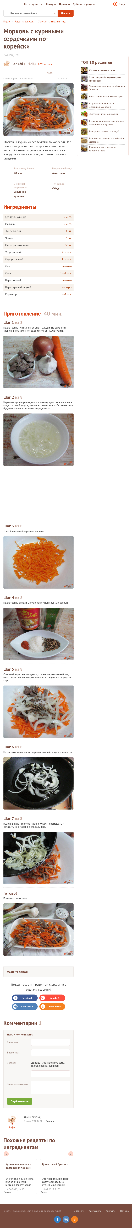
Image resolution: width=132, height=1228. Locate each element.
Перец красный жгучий (18, 287)
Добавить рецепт (84, 4)
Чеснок (9, 238)
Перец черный (13, 280)
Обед (55, 188)
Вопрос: (11, 1062)
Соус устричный (14, 259)
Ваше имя (12, 1042)
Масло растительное (17, 245)
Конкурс (51, 4)
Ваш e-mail (13, 1052)
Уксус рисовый (13, 252)
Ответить (50, 1121)
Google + (54, 997)
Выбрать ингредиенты (52, 13)
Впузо (6, 21)
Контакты (110, 1211)
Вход (122, 4)
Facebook (27, 997)
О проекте (79, 1211)
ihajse (12, 1127)
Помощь (124, 1211)
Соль (7, 266)
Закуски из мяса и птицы (52, 21)
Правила (64, 4)
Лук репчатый (13, 231)
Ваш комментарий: (17, 1084)
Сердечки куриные (15, 217)
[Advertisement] (38, 493)
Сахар (8, 273)
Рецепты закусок (24, 21)
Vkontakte (27, 1006)
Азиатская (58, 173)
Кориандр (11, 294)
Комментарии (10, 78)
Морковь (10, 224)
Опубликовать (19, 1101)
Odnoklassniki (54, 1006)
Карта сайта (95, 1211)
